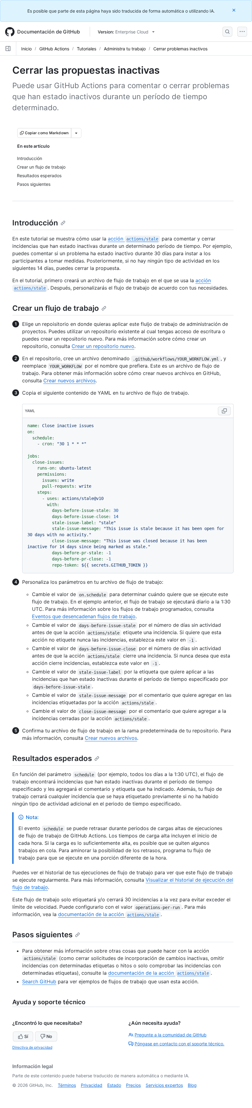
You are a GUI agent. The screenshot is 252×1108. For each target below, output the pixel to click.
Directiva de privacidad (32, 1047)
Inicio (26, 48)
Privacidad (91, 1085)
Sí (26, 1036)
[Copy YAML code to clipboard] (224, 411)
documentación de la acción (108, 914)
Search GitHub (39, 981)
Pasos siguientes (42, 934)
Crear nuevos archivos (69, 380)
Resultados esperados (52, 758)
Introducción (35, 222)
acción (133, 239)
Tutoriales (86, 48)
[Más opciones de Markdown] (76, 133)
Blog (192, 1085)
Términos (67, 1085)
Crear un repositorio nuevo (103, 346)
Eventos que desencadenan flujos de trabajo (84, 616)
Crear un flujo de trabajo (55, 308)
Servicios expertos (164, 1085)
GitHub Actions (54, 48)
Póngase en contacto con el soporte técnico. (179, 1043)
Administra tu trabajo (125, 48)
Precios (133, 1085)
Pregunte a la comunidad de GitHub (171, 1034)
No (49, 1036)
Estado (114, 1085)
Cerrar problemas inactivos (180, 48)
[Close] (234, 10)
